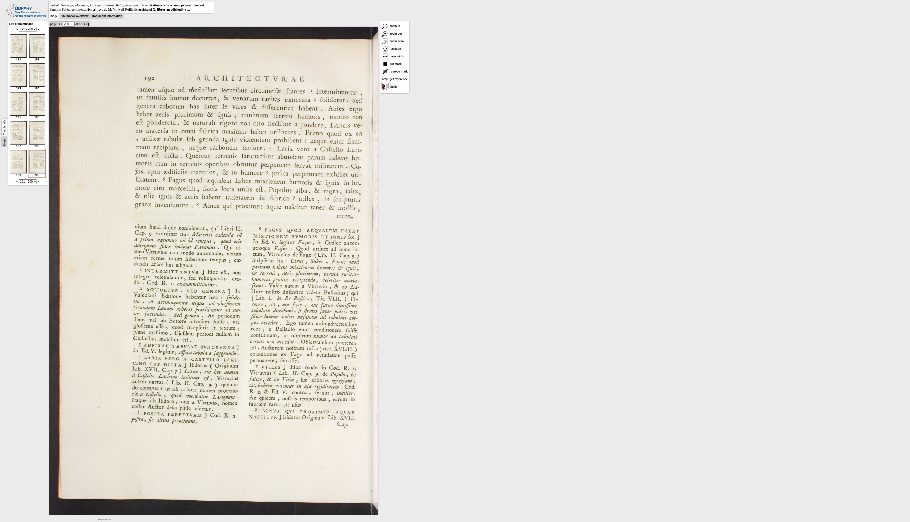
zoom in (394, 26)
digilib (393, 86)
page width (396, 56)
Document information (107, 16)
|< (59, 24)
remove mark (398, 71)
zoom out (395, 33)
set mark (395, 64)
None (4, 142)
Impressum (104, 519)
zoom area (396, 41)
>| (87, 24)
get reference (398, 79)
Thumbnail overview (74, 16)
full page (395, 48)
